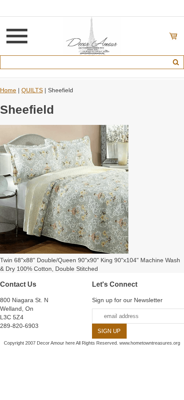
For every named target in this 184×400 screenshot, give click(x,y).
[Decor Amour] (92, 35)
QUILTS (32, 90)
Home (8, 90)
